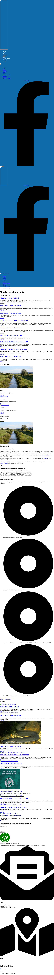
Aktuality (5, 59)
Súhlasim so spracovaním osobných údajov (9, 830)
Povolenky (5, 54)
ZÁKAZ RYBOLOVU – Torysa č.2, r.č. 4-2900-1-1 (13, 349)
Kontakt (4, 60)
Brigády (4, 57)
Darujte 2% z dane (6, 78)
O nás (4, 52)
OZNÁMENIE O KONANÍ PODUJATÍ (11, 328)
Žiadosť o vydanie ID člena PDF (7, 698)
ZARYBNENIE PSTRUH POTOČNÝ (10, 356)
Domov (4, 51)
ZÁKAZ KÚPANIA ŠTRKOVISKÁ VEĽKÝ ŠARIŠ (14, 342)
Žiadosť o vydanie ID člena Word (7, 699)
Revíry (4, 56)
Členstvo (4, 53)
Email (1, 829)
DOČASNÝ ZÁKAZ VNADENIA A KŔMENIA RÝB (14, 320)
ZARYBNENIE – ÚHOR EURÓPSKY (10, 305)
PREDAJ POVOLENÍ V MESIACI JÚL (11, 335)
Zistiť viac (2, 303)
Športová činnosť (6, 58)
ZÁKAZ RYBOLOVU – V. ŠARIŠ (9, 298)
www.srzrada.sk (46, 455)
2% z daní (2, 166)
